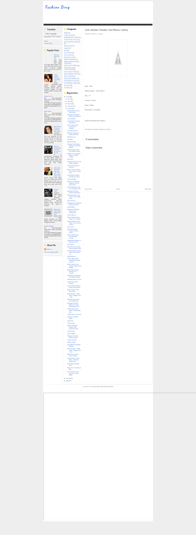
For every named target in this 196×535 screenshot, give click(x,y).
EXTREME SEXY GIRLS (71, 37)
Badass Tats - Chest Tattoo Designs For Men (57, 212)
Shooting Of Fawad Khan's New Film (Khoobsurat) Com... (73, 305)
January (69, 108)
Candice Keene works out (74, 314)
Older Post (148, 189)
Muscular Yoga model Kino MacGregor (73, 300)
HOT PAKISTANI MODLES (72, 42)
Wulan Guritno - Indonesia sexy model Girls (57, 78)
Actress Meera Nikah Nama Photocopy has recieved (73, 260)
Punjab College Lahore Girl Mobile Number (73, 150)
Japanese (66, 48)
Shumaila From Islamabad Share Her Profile (74, 203)
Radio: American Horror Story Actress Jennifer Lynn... (74, 171)
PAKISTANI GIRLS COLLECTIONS (70, 68)
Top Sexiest (67, 85)
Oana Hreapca (71, 331)
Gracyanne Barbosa (72, 130)
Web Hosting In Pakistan (106, 386)
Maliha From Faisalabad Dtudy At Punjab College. (73, 155)
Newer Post (88, 189)
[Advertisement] (85, 18)
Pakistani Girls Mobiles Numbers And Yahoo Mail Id (73, 145)
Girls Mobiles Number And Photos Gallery (73, 176)
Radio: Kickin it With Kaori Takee (73, 290)
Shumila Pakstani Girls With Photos (73, 111)
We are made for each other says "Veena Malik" (73, 373)
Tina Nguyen (70, 244)
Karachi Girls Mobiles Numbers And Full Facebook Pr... (73, 183)
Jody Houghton (71, 333)
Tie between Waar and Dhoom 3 (73, 166)
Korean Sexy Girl (69, 57)
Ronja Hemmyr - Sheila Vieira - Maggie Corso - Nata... (74, 350)
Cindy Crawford (68, 35)
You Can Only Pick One (56, 56)
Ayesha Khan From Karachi (72, 282)
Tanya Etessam (71, 200)
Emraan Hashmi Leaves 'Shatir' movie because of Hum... (74, 223)
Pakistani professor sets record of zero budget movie (73, 196)
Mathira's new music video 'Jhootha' (72, 355)
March (69, 104)
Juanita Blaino (71, 207)
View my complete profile (51, 252)
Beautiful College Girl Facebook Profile (73, 133)
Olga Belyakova (71, 256)
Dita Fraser (70, 159)
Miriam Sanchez (71, 142)
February (70, 106)
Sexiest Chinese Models (70, 72)
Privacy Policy (48, 43)
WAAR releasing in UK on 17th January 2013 (74, 188)
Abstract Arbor (56, 190)
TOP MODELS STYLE (70, 81)
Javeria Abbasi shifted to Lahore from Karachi (73, 286)
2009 (67, 381)
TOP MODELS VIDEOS (71, 83)
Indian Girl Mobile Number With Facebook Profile (72, 327)
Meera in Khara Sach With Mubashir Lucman (73, 236)
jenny (65, 50)
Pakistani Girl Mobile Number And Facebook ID (73, 211)
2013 (67, 378)
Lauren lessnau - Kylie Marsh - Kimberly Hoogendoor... (73, 359)
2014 (67, 97)
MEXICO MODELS (70, 59)
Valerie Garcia (71, 323)
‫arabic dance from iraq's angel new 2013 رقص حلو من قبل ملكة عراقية (57, 172)
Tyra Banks (67, 87)
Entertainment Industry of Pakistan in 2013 (74, 241)
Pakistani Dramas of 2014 (74, 279)
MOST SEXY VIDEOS (70, 65)
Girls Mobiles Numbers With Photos (73, 121)
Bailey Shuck (47, 111)
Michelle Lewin (71, 137)
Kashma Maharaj (48, 226)
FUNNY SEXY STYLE (70, 39)
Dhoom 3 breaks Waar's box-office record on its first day (57, 150)
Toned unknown (71, 215)
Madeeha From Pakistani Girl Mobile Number (74, 276)
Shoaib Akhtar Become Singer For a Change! (74, 218)
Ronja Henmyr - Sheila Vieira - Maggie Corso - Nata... (74, 295)
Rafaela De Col (48, 96)
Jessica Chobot (68, 55)
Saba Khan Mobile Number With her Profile (72, 231)
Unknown (49, 249)
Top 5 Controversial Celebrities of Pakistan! (72, 126)
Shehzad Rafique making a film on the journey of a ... (74, 252)
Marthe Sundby (71, 342)
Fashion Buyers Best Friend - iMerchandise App (74, 310)
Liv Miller (70, 139)
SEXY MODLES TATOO (71, 74)
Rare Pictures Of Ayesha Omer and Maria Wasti (57, 129)
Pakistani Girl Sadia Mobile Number (72, 336)
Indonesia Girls (68, 46)
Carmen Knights (71, 179)
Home (46, 41)
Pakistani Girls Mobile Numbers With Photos (74, 115)
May (68, 99)
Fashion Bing (57, 7)
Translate (58, 36)
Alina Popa (70, 321)
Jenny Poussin (68, 52)
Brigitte (66, 33)
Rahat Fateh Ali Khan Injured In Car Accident (73, 271)
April (69, 101)
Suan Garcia (70, 227)
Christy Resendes (72, 340)
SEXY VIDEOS (68, 76)
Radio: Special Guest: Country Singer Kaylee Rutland (74, 266)
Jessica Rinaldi (71, 118)
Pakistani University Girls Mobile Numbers (74, 162)
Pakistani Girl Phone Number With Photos (73, 191)
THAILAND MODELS (70, 78)
